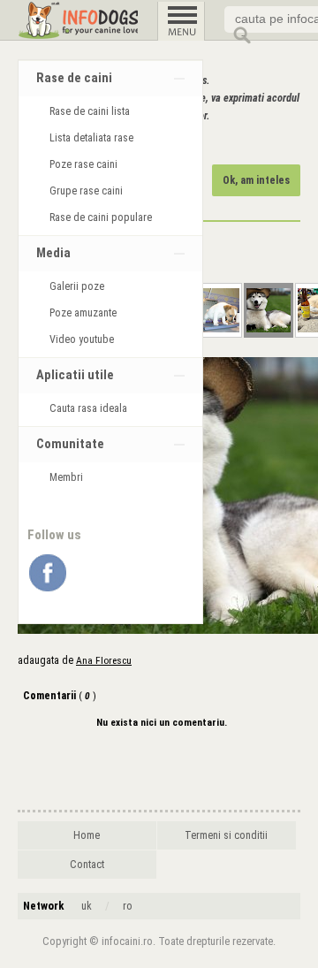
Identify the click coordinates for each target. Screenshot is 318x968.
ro (127, 906)
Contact (87, 864)
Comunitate (70, 444)
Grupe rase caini (86, 191)
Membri (66, 477)
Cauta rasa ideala (88, 408)
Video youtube (81, 339)
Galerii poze (76, 286)
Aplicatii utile (75, 375)
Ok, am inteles (256, 180)
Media (53, 253)
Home (86, 835)
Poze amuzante (83, 313)
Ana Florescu (104, 660)
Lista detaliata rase (91, 138)
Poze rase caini (83, 164)
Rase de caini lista (89, 111)
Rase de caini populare (100, 217)
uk (86, 906)
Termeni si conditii (226, 835)
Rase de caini (74, 78)
